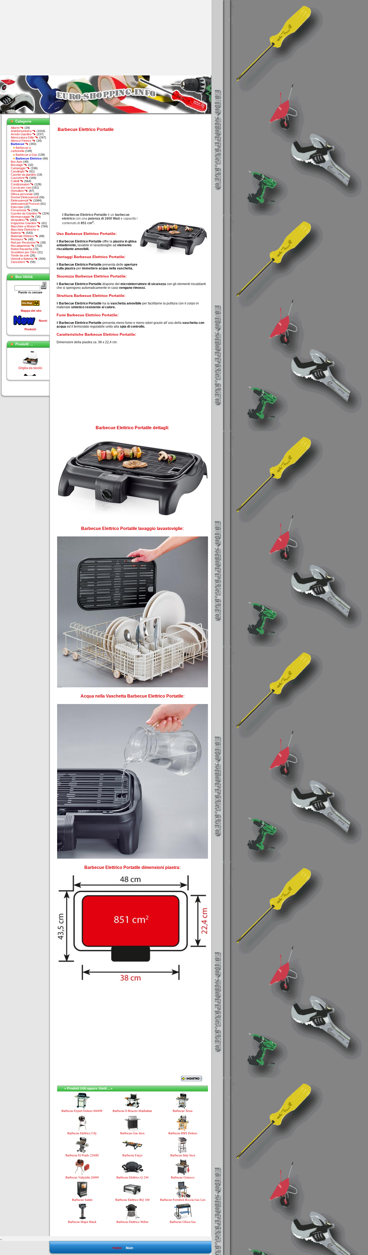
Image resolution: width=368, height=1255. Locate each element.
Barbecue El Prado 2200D (82, 1155)
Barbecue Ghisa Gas (183, 1221)
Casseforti (18, 177)
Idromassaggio (21, 216)
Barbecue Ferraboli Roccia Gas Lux (183, 1199)
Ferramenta (19, 210)
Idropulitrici (18, 219)
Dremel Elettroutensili (24, 197)
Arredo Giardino (21, 134)
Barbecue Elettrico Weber (132, 1221)
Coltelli (15, 181)
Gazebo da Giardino (24, 213)
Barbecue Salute (82, 1199)
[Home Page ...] (105, 113)
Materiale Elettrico (23, 236)
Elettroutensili (20, 200)
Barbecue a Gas (26, 154)
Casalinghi (18, 171)
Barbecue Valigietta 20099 (82, 1177)
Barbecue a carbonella (21, 149)
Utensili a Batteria (22, 258)
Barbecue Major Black (82, 1221)
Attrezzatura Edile (23, 137)
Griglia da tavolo (30, 358)
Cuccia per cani (21, 187)
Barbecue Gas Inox (132, 1133)
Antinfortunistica (21, 131)
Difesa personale (22, 194)
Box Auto (16, 161)
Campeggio (18, 168)
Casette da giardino (23, 174)
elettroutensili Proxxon (25, 203)
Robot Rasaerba (21, 249)
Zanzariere (18, 262)
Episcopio (17, 207)
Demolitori (18, 190)
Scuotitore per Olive (24, 252)
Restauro (17, 239)
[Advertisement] (45, 37)
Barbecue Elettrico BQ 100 (132, 1199)
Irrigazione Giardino (24, 223)
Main (129, 1248)
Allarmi (15, 127)
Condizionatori (20, 184)
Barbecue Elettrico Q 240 (132, 1177)
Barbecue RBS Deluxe (182, 1133)
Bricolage (17, 165)
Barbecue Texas (183, 1110)
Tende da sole (20, 255)
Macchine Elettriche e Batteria (25, 231)
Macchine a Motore (24, 226)
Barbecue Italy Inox (182, 1155)
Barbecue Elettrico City (82, 1133)
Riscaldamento (21, 245)
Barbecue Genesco (183, 1177)
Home (117, 1248)
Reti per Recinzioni (23, 242)
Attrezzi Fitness (21, 140)
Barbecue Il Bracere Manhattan (132, 1110)
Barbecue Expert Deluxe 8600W (82, 1110)
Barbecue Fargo (132, 1155)
